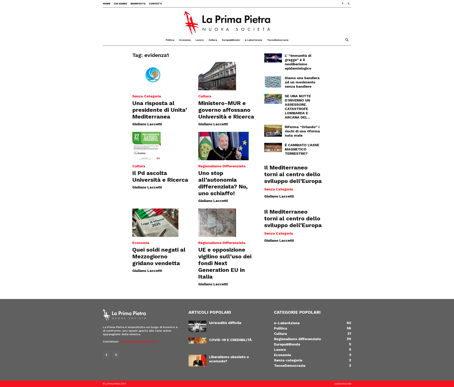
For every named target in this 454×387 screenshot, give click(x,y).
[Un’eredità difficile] (197, 326)
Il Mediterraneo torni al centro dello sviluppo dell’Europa (293, 174)
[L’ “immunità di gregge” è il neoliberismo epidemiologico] (273, 57)
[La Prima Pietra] (227, 21)
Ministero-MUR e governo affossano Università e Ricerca (226, 110)
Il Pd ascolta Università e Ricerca (160, 176)
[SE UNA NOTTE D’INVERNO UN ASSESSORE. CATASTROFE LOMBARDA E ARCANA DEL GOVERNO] (273, 99)
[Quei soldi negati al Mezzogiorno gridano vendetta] (161, 222)
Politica (170, 40)
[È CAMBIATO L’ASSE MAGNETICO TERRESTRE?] (273, 147)
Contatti (155, 3)
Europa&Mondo (231, 40)
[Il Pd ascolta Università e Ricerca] (161, 146)
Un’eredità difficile (225, 323)
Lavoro (200, 40)
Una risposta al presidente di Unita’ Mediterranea (159, 110)
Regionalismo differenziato (221, 166)
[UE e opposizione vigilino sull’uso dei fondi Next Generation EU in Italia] (227, 222)
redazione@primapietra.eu (138, 341)
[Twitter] (348, 3)
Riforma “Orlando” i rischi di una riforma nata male (302, 131)
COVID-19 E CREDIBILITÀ (230, 340)
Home (106, 3)
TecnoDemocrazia (277, 40)
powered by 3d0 (342, 383)
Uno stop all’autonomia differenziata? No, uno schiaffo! (223, 183)
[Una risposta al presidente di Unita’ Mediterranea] (161, 76)
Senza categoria (146, 96)
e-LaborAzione (253, 40)
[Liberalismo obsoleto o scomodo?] (197, 361)
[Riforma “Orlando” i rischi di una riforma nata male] (273, 131)
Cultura (213, 40)
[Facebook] (342, 3)
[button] (347, 40)
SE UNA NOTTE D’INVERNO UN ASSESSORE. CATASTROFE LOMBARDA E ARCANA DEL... (298, 106)
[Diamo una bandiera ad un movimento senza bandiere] (273, 82)
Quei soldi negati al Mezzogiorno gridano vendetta (159, 256)
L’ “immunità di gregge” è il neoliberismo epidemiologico (298, 61)
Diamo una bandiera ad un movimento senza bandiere (302, 82)
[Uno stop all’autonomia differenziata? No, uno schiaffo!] (227, 146)
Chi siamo (120, 3)
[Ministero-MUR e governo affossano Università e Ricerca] (227, 76)
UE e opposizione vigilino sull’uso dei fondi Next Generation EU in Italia (224, 263)
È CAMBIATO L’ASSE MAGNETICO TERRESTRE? (302, 149)
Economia (185, 40)
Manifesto (138, 3)
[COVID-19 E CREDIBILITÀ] (197, 341)
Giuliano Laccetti (147, 124)
